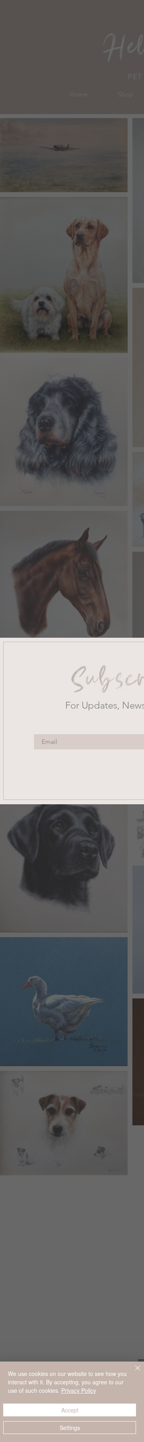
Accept (69, 1410)
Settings (70, 1428)
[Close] (132, 1372)
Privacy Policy (78, 1390)
